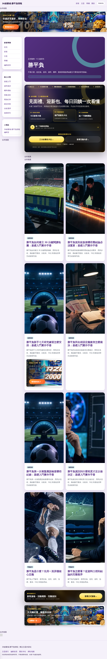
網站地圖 (31, 651)
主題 (82, 3)
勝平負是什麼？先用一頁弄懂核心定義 (44, 572)
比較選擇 (7, 108)
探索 (77, 3)
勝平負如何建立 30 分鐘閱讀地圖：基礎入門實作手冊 (43, 243)
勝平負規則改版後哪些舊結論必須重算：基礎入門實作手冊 (85, 243)
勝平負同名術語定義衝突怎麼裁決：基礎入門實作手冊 (85, 343)
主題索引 (5, 651)
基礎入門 (7, 81)
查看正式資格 (91, 596)
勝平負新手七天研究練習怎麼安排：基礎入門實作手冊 (44, 343)
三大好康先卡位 (46, 139)
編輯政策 (7, 65)
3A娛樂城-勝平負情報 (12, 3)
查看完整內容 (83, 139)
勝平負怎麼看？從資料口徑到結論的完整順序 (85, 572)
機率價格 (7, 90)
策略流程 (7, 95)
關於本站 (22, 651)
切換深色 (101, 3)
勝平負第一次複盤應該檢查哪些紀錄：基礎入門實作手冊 (44, 473)
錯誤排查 (7, 104)
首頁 (5, 47)
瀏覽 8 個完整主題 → (35, 77)
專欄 (88, 3)
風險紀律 (7, 99)
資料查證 (7, 86)
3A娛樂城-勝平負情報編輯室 (12, 130)
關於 (93, 3)
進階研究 (7, 113)
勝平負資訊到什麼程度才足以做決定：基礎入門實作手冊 (85, 473)
